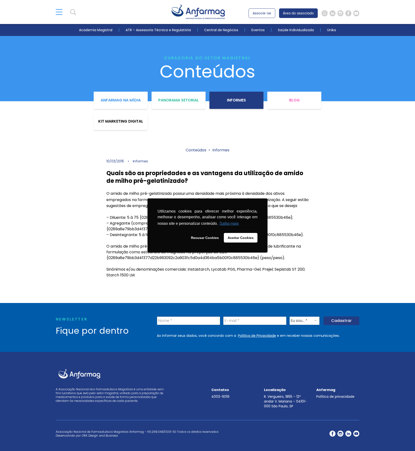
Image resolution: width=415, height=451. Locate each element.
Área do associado (298, 13)
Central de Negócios (221, 30)
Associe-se (262, 13)
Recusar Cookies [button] (205, 238)
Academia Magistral (95, 30)
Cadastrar (341, 320)
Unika (331, 30)
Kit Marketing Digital (120, 121)
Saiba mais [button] (229, 223)
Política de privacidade (335, 396)
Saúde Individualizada (296, 30)
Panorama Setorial (178, 100)
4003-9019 (220, 396)
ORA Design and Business (100, 435)
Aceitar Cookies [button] (241, 238)
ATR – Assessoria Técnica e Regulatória (158, 30)
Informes (236, 100)
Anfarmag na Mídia (121, 100)
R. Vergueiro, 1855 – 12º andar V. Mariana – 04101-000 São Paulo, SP (285, 401)
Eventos (258, 30)
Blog (294, 100)
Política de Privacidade (257, 335)
